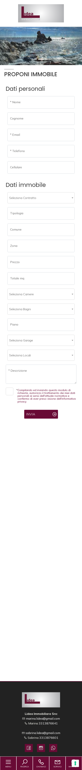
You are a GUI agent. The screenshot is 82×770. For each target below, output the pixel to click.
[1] (41, 59)
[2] (48, 59)
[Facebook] (29, 748)
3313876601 (48, 738)
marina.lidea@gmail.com (43, 718)
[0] (34, 59)
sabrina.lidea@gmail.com (43, 733)
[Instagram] (41, 748)
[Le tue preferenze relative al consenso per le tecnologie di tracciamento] (75, 763)
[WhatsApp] (53, 748)
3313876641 (48, 723)
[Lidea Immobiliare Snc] (41, 13)
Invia (30, 414)
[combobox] (41, 197)
